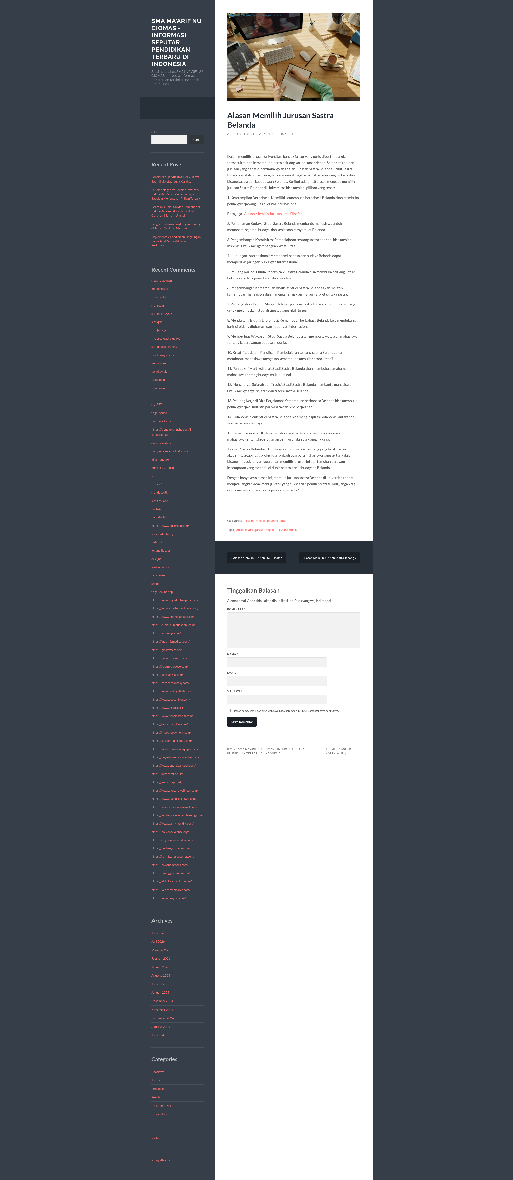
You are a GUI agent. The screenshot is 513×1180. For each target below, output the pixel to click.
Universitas (159, 1114)
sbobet (156, 583)
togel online (159, 413)
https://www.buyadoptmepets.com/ (174, 600)
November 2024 (162, 1009)
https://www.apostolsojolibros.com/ (175, 608)
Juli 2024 (157, 1035)
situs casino (159, 297)
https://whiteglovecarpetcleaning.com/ (177, 815)
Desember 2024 (162, 1001)
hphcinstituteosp (162, 467)
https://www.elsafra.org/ (167, 707)
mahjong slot (159, 288)
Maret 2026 (159, 950)
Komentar (236, 609)
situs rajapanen (161, 280)
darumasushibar (162, 443)
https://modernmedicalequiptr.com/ (174, 749)
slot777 (156, 404)
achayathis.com (161, 1160)
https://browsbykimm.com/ (169, 658)
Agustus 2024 (160, 1026)
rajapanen (158, 379)
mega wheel (159, 363)
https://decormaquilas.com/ (169, 724)
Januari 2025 (160, 992)
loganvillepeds (161, 550)
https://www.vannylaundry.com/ (172, 823)
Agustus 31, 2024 (240, 134)
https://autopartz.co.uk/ (167, 774)
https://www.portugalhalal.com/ (172, 691)
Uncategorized (161, 1105)
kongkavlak (159, 371)
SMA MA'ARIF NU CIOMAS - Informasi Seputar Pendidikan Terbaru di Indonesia (176, 42)
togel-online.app (162, 592)
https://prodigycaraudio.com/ (170, 873)
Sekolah (156, 1097)
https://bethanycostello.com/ (170, 848)
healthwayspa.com (163, 355)
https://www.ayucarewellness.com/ (174, 790)
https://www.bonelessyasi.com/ (172, 716)
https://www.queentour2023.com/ (174, 798)
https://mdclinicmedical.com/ (170, 641)
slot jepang (158, 330)
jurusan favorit (244, 530)
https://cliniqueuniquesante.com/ (173, 625)
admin (264, 134)
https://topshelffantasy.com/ (170, 683)
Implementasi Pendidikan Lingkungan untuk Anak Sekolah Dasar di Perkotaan (176, 241)
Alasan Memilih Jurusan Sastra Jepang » (329, 558)
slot (154, 396)
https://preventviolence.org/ (170, 832)
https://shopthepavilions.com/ (171, 732)
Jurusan (156, 1080)
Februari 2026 (160, 958)
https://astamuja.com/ (166, 633)
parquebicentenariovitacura (169, 451)
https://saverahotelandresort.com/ (174, 807)
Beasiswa (157, 1072)
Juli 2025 (157, 984)
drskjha (156, 559)
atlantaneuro (160, 459)
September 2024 (162, 1018)
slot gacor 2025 (161, 313)
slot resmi (158, 305)
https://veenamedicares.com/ (170, 890)
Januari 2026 (160, 967)
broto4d (156, 509)
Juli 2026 (157, 933)
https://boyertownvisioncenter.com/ (175, 757)
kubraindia (158, 517)
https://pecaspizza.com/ (167, 674)
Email (232, 672)
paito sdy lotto (161, 421)
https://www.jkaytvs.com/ (168, 898)
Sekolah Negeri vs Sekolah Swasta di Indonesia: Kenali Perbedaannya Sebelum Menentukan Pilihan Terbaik (175, 194)
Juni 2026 (158, 941)
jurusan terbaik (287, 530)
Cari (155, 132)
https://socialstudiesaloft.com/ (171, 740)
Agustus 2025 (160, 975)
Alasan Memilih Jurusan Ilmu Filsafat (273, 213)
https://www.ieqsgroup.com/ (170, 525)
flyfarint (156, 542)
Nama (232, 654)
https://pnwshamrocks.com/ (169, 865)
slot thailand (159, 501)
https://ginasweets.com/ (167, 650)
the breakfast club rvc (165, 338)
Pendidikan (158, 1088)
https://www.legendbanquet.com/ (173, 616)
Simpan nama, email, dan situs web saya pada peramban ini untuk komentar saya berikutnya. (286, 710)
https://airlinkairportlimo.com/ (171, 881)
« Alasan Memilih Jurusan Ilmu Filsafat (256, 558)
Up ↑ (343, 753)
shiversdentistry (162, 534)
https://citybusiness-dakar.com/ (172, 840)
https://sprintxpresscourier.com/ (172, 856)
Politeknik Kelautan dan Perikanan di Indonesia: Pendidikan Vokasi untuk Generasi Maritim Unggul (175, 211)
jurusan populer (265, 530)
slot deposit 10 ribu (164, 346)
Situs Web (234, 691)
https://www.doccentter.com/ (170, 699)
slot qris (156, 322)
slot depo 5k (159, 492)
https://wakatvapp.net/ (166, 782)
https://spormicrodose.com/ (169, 666)
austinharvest (160, 567)
